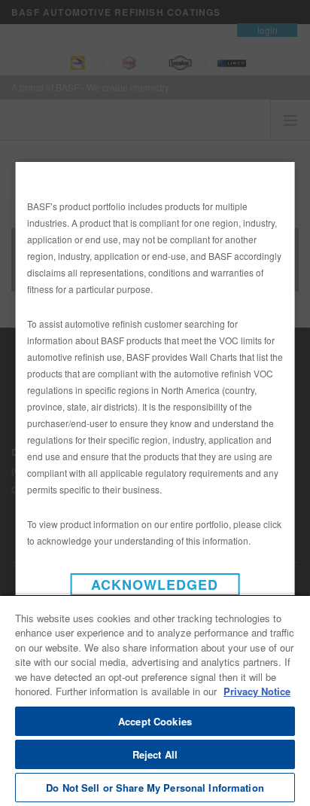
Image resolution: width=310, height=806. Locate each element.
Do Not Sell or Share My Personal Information (155, 787)
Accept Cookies (155, 721)
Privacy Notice (256, 691)
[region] (155, 700)
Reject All (155, 754)
